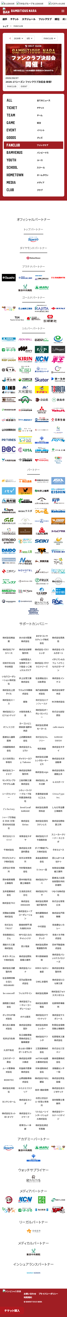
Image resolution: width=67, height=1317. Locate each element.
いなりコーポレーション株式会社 (9, 680)
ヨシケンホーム (9, 1101)
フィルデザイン (25, 993)
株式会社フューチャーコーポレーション (25, 1005)
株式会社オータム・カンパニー (41, 713)
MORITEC (9, 1079)
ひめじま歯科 (42, 981)
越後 (25, 701)
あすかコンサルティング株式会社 (41, 639)
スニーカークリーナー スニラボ (58, 838)
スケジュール (29, 19)
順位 (57, 19)
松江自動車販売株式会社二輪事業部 (25, 1038)
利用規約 (28, 1297)
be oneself (9, 993)
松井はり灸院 (9, 1038)
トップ (5, 26)
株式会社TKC (8, 902)
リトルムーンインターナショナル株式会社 (41, 1115)
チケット (14, 19)
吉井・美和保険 (41, 1089)
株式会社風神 (42, 993)
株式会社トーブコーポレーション (25, 915)
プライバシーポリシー (48, 1293)
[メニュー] (63, 11)
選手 (4, 19)
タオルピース (58, 849)
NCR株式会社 (58, 701)
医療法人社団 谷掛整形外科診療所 (58, 881)
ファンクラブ (45, 19)
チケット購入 (12, 1310)
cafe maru (58, 726)
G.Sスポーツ (58, 781)
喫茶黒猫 (42, 748)
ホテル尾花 (25, 1016)
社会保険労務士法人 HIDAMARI (9, 981)
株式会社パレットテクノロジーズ (58, 958)
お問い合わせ (30, 1293)
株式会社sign (41, 772)
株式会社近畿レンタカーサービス (41, 760)
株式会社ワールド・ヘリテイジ (58, 1115)
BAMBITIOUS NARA (24, 11)
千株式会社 (9, 849)
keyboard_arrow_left (10, 38)
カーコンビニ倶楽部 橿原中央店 (25, 727)
